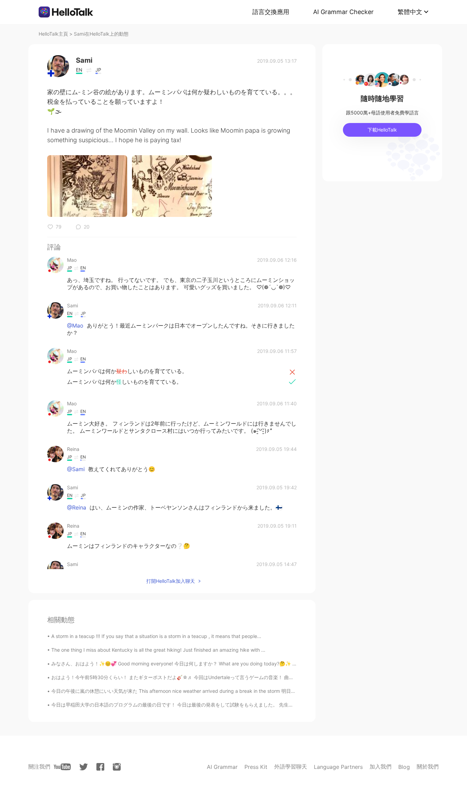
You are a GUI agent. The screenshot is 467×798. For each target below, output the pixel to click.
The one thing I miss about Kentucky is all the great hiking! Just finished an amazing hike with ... (158, 650)
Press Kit (255, 766)
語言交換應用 (270, 11)
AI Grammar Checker (343, 11)
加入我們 (380, 766)
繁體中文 (410, 11)
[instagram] (117, 767)
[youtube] (62, 766)
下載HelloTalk (382, 130)
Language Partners (338, 766)
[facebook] (100, 767)
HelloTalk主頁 (53, 34)
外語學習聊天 (290, 766)
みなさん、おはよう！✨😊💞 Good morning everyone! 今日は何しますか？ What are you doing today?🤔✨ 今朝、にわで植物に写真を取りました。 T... (219, 663)
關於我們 (428, 766)
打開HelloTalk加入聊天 (170, 581)
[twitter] (83, 767)
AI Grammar (222, 766)
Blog (404, 766)
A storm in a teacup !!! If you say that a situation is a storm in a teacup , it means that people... (156, 636)
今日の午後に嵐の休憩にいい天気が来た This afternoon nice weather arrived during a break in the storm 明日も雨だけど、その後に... (197, 691)
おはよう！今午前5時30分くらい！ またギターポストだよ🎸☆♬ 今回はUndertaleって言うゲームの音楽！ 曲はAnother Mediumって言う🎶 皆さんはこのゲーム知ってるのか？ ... (245, 677)
